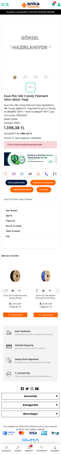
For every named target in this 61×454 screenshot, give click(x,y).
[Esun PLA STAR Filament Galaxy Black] (15, 276)
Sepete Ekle (16, 315)
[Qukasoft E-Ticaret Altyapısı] (30, 441)
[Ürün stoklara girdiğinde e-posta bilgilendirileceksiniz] (38, 174)
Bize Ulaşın (30, 414)
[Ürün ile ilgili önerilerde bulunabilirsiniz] (55, 174)
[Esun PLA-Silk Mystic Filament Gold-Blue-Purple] (46, 276)
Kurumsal (30, 396)
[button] (11, 46)
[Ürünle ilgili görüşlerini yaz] (22, 174)
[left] (3, 291)
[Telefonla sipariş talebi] (47, 174)
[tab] (16, 182)
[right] (57, 291)
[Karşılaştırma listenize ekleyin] (30, 174)
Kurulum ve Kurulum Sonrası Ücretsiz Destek (30, 12)
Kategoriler (30, 405)
